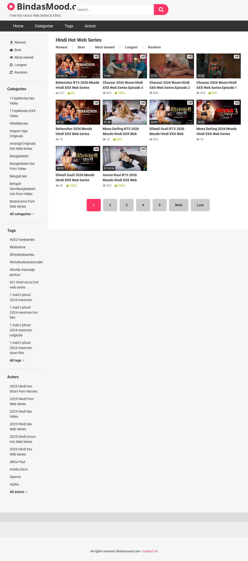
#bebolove (17, 247)
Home (18, 26)
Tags (69, 26)
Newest (20, 42)
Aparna (15, 477)
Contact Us (150, 551)
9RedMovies (19, 123)
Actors (90, 26)
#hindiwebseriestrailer (25, 262)
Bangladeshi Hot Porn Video (22, 166)
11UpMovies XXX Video (23, 113)
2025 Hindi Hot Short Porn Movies (23, 388)
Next (178, 205)
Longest (20, 65)
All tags (16, 360)
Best (17, 50)
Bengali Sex (18, 176)
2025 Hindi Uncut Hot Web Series (23, 439)
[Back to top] (231, 546)
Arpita (14, 484)
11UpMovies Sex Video (22, 100)
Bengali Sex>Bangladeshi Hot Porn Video (22, 189)
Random (20, 72)
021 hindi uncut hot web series (24, 284)
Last (200, 205)
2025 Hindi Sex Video (21, 413)
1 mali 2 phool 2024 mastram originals (21, 330)
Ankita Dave (19, 469)
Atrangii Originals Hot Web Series (23, 146)
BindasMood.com (52, 6)
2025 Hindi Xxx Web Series (21, 451)
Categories (44, 26)
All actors (17, 492)
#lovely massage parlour (22, 272)
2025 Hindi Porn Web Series (22, 401)
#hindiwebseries (22, 255)
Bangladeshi (19, 156)
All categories (21, 214)
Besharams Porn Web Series (22, 203)
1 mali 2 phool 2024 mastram (21, 297)
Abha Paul (17, 462)
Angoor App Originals (19, 133)
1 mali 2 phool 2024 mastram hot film (24, 312)
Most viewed (23, 57)
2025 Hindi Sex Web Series (21, 426)
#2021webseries (22, 240)
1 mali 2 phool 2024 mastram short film (21, 348)
